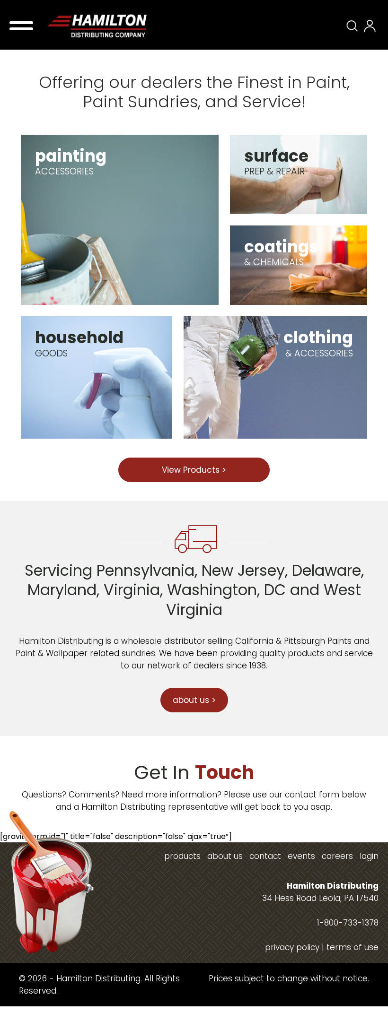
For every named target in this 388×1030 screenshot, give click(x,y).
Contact (265, 856)
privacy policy (292, 947)
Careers (337, 856)
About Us (225, 856)
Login (369, 856)
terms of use (352, 947)
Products (182, 856)
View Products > (194, 470)
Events (301, 856)
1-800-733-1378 (348, 922)
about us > (194, 700)
